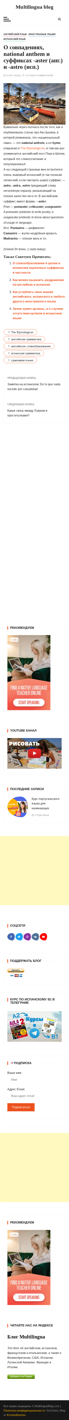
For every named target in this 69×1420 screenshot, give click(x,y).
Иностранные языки (42, 34)
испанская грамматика (25, 353)
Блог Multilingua (26, 1337)
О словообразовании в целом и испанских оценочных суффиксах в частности (38, 268)
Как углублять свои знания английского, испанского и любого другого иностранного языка (39, 296)
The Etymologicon (32, 148)
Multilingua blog (34, 7)
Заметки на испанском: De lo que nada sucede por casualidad (33, 387)
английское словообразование (31, 346)
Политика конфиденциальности (24, 1410)
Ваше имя (14, 1072)
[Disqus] (34, 477)
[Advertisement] (34, 870)
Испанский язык (14, 39)
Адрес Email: (16, 1089)
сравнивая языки (22, 360)
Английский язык (15, 34)
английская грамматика (26, 339)
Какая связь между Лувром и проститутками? (27, 413)
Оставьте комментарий (39, 76)
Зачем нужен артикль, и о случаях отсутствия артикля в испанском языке (38, 313)
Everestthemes (16, 1414)
